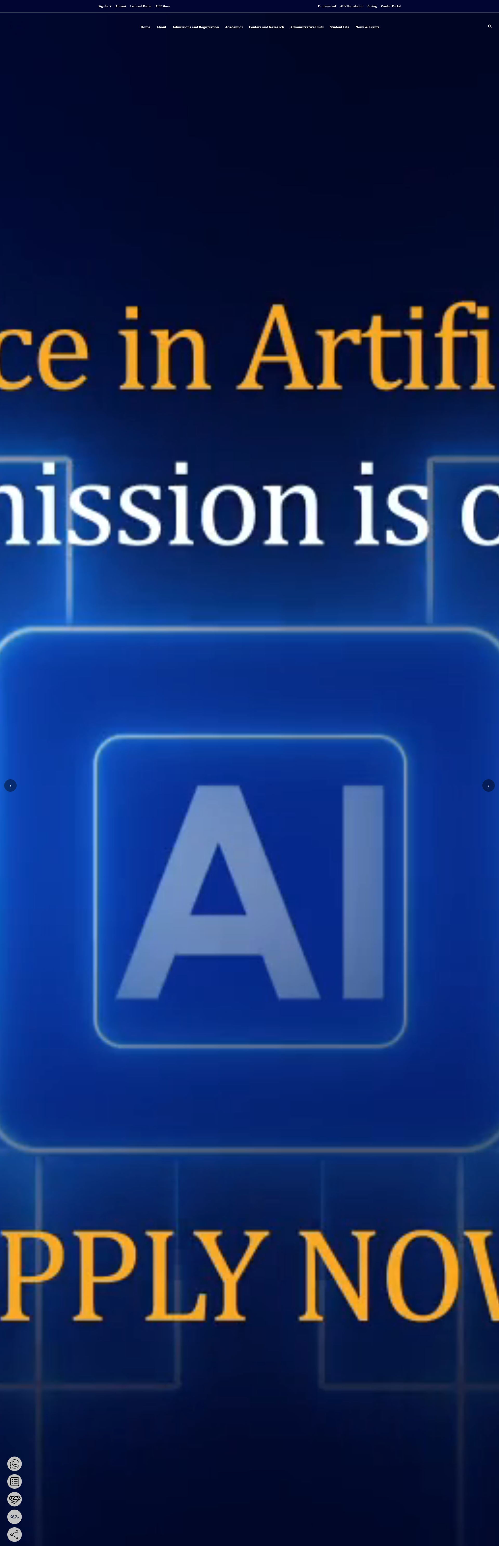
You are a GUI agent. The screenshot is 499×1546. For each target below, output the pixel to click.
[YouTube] (39, 1534)
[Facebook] (30, 1534)
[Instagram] (58, 1534)
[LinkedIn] (67, 1534)
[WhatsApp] (14, 1464)
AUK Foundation (351, 6)
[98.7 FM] (14, 1517)
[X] (48, 1534)
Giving (372, 6)
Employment (327, 6)
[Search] (490, 27)
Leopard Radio (140, 6)
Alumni (120, 6)
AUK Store (162, 6)
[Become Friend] (14, 1499)
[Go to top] (491, 1538)
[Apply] (14, 1481)
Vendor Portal (391, 6)
